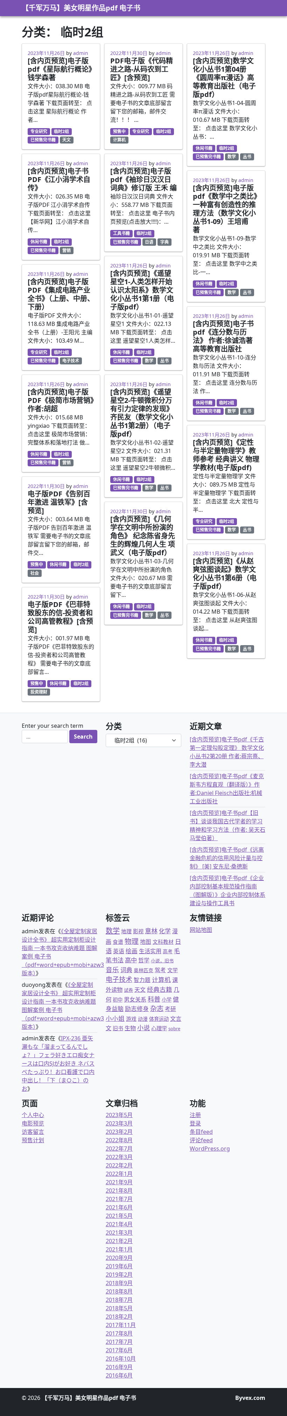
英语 (118, 951)
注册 (195, 1115)
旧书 (118, 1028)
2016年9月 (119, 1367)
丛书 (164, 361)
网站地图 (201, 930)
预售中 (36, 564)
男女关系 (135, 999)
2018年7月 (119, 1300)
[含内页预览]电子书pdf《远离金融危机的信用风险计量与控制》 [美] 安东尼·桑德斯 (227, 858)
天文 (66, 140)
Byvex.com (250, 1398)
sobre (174, 1028)
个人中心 (33, 1115)
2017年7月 (119, 1342)
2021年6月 (119, 1207)
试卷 (128, 990)
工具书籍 (121, 233)
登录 (195, 1123)
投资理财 (38, 692)
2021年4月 (119, 1224)
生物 (130, 1028)
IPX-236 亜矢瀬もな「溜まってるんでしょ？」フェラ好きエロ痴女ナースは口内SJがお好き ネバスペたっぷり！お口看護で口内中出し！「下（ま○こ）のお (58, 1063)
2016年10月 (121, 1358)
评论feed (201, 1140)
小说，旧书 (162, 960)
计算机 (119, 140)
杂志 (156, 1008)
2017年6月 (119, 1350)
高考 (168, 951)
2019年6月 (119, 1266)
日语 (149, 242)
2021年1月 (119, 1249)
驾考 (160, 970)
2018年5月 (119, 1308)
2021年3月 (119, 1232)
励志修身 (137, 1009)
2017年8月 (119, 1333)
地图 (145, 942)
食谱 (118, 941)
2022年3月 (119, 1157)
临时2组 (61, 131)
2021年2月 (119, 1241)
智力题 (142, 980)
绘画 (132, 951)
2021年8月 (119, 1190)
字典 (164, 242)
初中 (117, 999)
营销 (66, 250)
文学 (172, 970)
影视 (138, 931)
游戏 (131, 1018)
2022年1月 (119, 1174)
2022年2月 (119, 1165)
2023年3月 (119, 1123)
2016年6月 (119, 1375)
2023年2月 (119, 1132)
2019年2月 (119, 1274)
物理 (132, 941)
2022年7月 (119, 1148)
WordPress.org (210, 1148)
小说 (143, 1028)
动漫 (143, 1019)
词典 (126, 970)
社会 (34, 573)
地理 (126, 931)
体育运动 (159, 1019)
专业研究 (38, 131)
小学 (167, 999)
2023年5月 (119, 1115)
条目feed (201, 1132)
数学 (149, 361)
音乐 (112, 969)
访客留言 (33, 1132)
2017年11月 (121, 1325)
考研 (170, 1009)
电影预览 (33, 1123)
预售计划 (33, 1140)
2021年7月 (119, 1199)
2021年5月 (119, 1216)
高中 (131, 960)
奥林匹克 (143, 970)
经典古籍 (159, 989)
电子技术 (70, 361)
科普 (154, 999)
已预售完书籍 (43, 140)
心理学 (159, 1028)
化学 (165, 931)
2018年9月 (119, 1283)
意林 (151, 930)
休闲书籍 (38, 242)
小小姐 (115, 1018)
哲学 (143, 960)
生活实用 (150, 951)
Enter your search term (52, 726)
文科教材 (163, 941)
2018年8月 (119, 1291)
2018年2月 (119, 1316)
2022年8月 (119, 1140)
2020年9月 (119, 1258)
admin (80, 53)
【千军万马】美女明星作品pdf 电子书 (81, 8)
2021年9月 (119, 1182)
